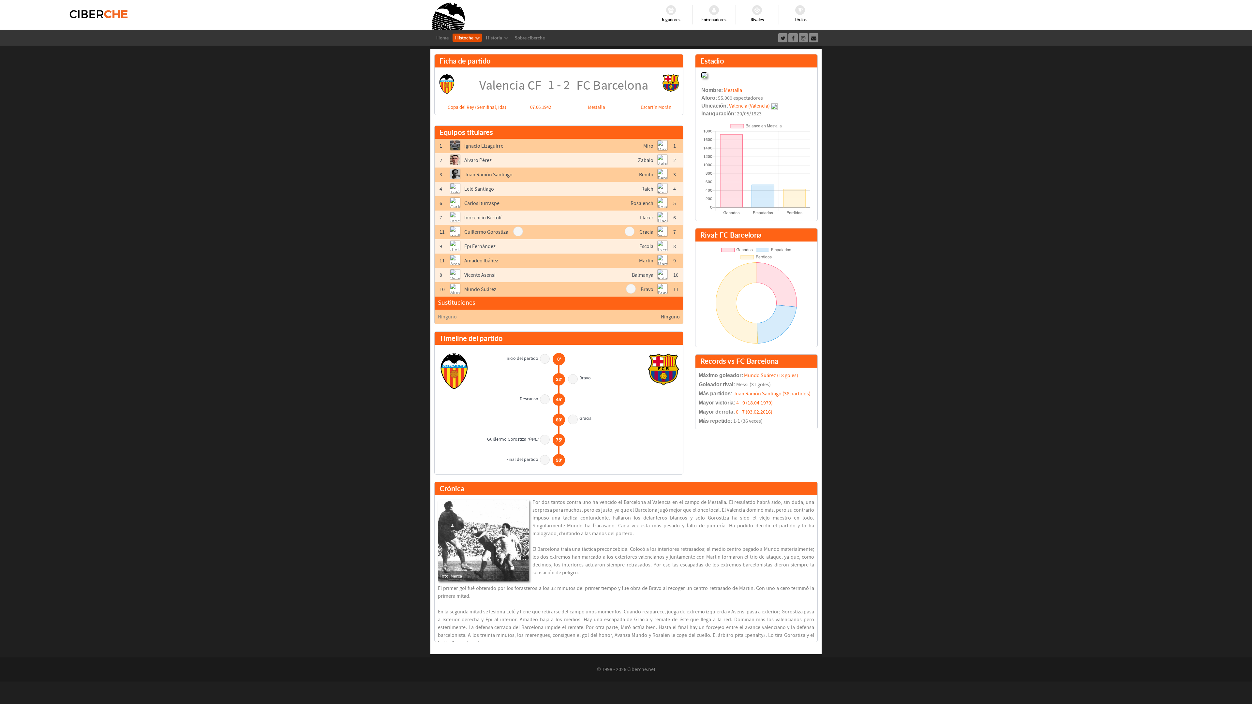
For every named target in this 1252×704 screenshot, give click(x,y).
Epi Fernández (480, 246)
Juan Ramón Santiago (488, 175)
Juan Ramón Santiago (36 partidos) (772, 394)
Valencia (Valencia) (749, 106)
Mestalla (596, 107)
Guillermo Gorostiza (486, 232)
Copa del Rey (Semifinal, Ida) (477, 107)
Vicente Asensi (480, 275)
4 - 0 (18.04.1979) (754, 403)
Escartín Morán (656, 107)
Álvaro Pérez (478, 160)
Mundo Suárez (480, 289)
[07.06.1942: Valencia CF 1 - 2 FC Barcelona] (483, 540)
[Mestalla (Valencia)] (704, 75)
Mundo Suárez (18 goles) (771, 375)
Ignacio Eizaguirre (483, 146)
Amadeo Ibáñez (481, 261)
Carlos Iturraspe (481, 203)
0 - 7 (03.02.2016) (754, 412)
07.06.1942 (540, 107)
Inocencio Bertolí (482, 218)
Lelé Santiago (479, 189)
